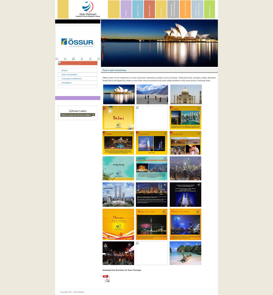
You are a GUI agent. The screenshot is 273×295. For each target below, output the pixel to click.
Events (64, 70)
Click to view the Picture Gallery (76, 115)
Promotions (66, 83)
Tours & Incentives (69, 75)
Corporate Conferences (72, 79)
